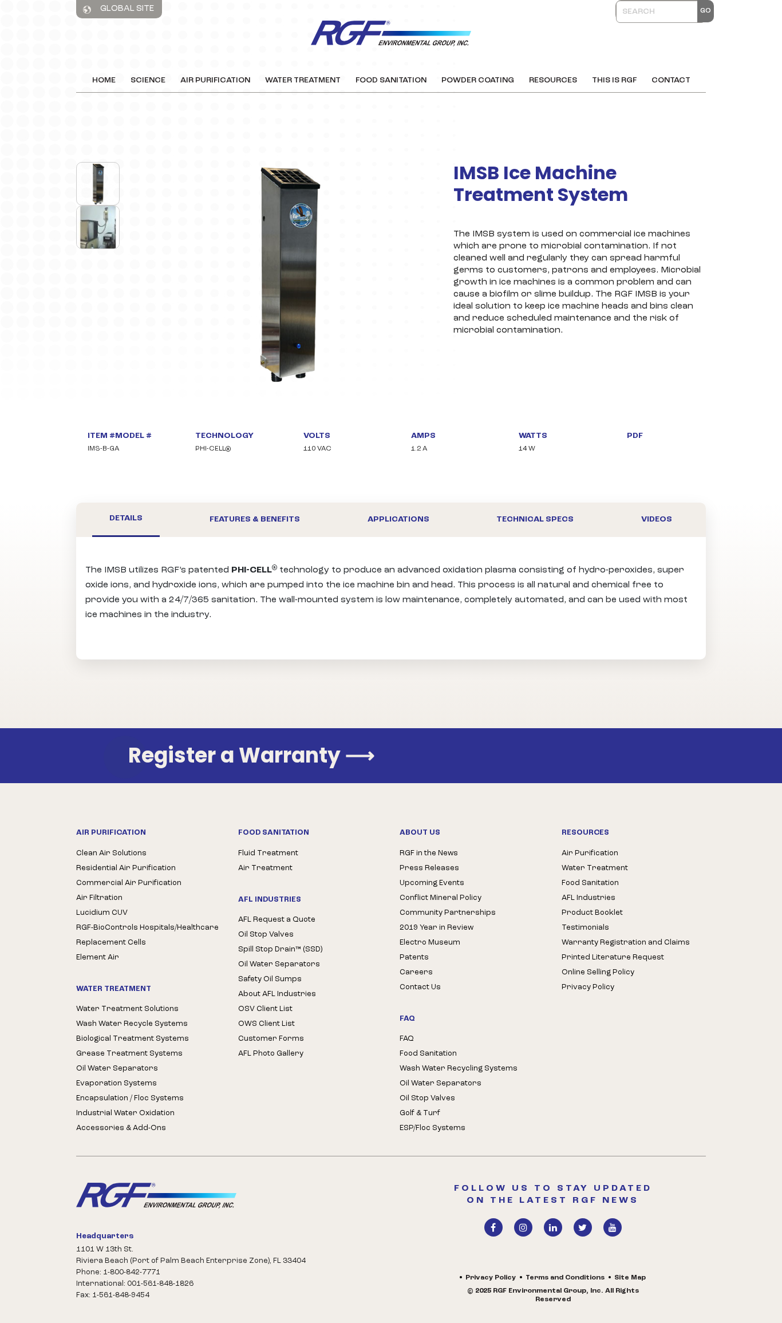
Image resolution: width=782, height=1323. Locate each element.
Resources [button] (553, 80)
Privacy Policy (588, 987)
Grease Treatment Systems (129, 1053)
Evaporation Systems (116, 1083)
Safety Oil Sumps (270, 979)
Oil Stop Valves (266, 934)
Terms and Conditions (565, 1277)
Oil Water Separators (117, 1068)
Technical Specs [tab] (535, 519)
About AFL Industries (277, 994)
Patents (414, 957)
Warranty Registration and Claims (626, 942)
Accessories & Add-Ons (121, 1128)
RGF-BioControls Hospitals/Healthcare (147, 927)
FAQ (407, 1038)
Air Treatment (265, 868)
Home (104, 80)
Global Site (126, 9)
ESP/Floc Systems (432, 1128)
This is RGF (614, 80)
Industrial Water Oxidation (125, 1113)
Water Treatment (303, 80)
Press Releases (429, 868)
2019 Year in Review (436, 927)
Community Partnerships (448, 913)
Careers (416, 972)
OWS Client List (266, 1024)
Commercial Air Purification (128, 883)
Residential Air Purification (126, 868)
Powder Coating (477, 80)
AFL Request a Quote (276, 919)
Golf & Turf (420, 1113)
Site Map (630, 1277)
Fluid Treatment (268, 853)
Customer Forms (271, 1038)
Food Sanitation (391, 80)
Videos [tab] (656, 519)
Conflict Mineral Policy (440, 898)
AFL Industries (588, 898)
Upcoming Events (432, 883)
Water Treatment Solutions (127, 1009)
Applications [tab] (398, 519)
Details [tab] (126, 518)
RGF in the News (429, 853)
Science (148, 80)
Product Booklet (592, 913)
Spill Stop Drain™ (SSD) (280, 949)
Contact (670, 80)
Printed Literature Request (613, 957)
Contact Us (420, 987)
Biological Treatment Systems (132, 1038)
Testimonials (585, 927)
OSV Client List (265, 1009)
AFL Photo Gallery (270, 1053)
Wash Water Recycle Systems (132, 1024)
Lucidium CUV (102, 913)
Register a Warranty (251, 756)
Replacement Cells (111, 942)
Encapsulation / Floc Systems (130, 1098)
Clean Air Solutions (111, 853)
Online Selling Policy (598, 972)
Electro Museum (430, 942)
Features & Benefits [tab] (255, 519)
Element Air (97, 957)
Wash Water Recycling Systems (459, 1068)
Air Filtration (99, 898)
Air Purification (215, 80)
